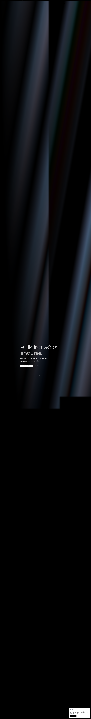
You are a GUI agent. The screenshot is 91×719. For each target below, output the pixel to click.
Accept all (73, 715)
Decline (78, 715)
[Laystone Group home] (45, 3)
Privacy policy (86, 715)
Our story (37, 365)
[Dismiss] (88, 709)
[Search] (19, 3)
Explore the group (27, 365)
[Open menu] (17, 3)
